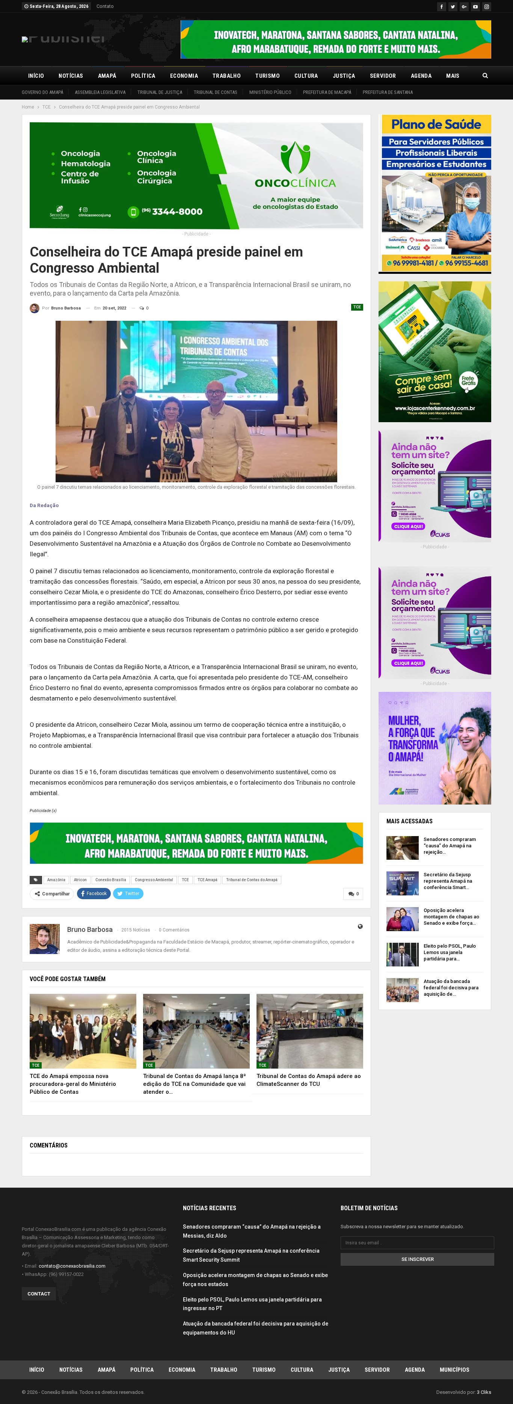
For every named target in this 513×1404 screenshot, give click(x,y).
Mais (453, 75)
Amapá (107, 75)
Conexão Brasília (110, 880)
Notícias (71, 75)
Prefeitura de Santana (388, 92)
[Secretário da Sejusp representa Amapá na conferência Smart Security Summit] (402, 883)
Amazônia (56, 880)
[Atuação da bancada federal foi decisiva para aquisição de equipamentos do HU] (402, 990)
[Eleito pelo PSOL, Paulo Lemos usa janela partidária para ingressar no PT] (402, 955)
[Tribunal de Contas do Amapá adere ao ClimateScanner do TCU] (309, 1031)
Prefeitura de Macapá (327, 92)
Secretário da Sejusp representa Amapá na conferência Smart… (448, 881)
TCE (357, 307)
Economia (184, 75)
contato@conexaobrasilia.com (72, 1266)
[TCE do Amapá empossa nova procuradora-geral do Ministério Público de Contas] (83, 1031)
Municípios (454, 1369)
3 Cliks (484, 1392)
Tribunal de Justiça (159, 92)
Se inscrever (417, 1259)
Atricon (80, 880)
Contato (105, 6)
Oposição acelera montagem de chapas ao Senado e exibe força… (451, 916)
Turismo (267, 75)
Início (36, 75)
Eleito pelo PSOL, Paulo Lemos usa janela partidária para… (450, 952)
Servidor (383, 75)
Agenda (421, 75)
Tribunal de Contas (215, 92)
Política (143, 75)
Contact (38, 1294)
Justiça (344, 75)
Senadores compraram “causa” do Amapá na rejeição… (450, 845)
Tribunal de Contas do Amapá (252, 880)
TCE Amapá (207, 880)
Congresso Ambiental (154, 880)
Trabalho (227, 75)
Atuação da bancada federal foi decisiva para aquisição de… (451, 987)
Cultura (306, 75)
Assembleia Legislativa (100, 92)
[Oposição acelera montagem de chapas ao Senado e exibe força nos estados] (402, 919)
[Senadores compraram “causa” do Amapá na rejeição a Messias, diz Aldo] (402, 848)
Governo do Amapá (42, 92)
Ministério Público (270, 92)
